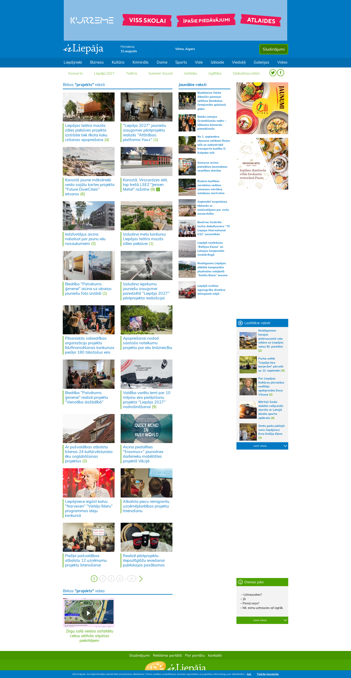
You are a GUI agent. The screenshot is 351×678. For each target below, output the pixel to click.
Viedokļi (239, 62)
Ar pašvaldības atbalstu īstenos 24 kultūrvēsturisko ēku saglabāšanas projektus (89, 453)
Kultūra (118, 62)
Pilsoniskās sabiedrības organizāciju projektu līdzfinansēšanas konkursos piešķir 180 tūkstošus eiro (89, 345)
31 (131, 578)
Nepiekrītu (272, 674)
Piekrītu (261, 674)
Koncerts (75, 73)
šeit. (249, 674)
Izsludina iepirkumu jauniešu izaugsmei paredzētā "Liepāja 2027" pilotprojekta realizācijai (146, 290)
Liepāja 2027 (104, 73)
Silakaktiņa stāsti (246, 73)
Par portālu (195, 655)
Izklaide (217, 62)
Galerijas (261, 62)
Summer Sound (160, 73)
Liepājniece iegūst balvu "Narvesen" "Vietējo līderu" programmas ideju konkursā (89, 508)
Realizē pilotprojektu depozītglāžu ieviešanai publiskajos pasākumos (144, 560)
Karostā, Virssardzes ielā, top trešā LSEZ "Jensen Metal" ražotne (145, 184)
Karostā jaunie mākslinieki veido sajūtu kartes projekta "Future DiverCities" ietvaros (90, 186)
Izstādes (190, 73)
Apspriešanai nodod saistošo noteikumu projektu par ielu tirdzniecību (147, 343)
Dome (162, 62)
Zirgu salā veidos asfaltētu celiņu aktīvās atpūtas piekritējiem (89, 636)
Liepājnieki (73, 62)
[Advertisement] (262, 254)
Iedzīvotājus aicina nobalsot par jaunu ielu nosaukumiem (85, 239)
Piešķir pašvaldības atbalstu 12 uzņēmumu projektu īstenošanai (86, 560)
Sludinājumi (274, 49)
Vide (199, 62)
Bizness (97, 62)
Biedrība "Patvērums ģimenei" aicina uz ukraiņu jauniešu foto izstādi (88, 288)
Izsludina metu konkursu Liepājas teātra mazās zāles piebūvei (144, 239)
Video (282, 62)
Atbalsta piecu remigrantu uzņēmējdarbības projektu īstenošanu (146, 506)
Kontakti (215, 655)
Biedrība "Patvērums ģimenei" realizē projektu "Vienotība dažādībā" (86, 397)
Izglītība (214, 73)
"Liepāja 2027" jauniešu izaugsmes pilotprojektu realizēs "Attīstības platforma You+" (144, 132)
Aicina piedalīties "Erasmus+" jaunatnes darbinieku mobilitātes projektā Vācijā (143, 453)
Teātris (131, 73)
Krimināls (140, 62)
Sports (181, 62)
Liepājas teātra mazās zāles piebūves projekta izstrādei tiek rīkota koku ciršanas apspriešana (86, 132)
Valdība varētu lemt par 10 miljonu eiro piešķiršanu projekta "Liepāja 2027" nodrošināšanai (146, 399)
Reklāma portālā (167, 655)
